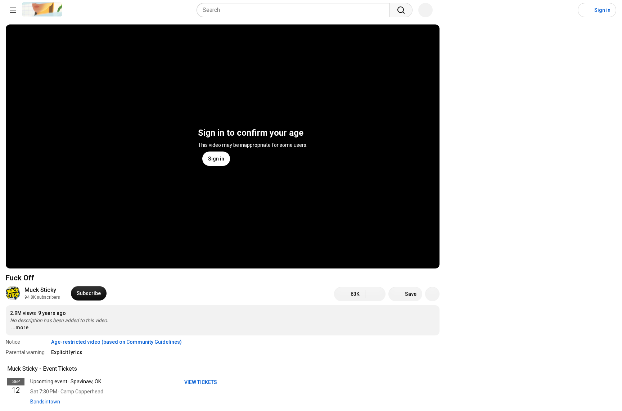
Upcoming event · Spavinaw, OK (65, 381)
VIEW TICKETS (201, 382)
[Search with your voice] (425, 10)
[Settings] (567, 10)
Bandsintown (45, 402)
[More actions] (432, 294)
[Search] (401, 10)
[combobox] (295, 10)
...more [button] (19, 327)
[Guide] (13, 10)
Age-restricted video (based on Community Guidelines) (116, 342)
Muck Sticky (40, 289)
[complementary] (81, 369)
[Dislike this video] (375, 294)
